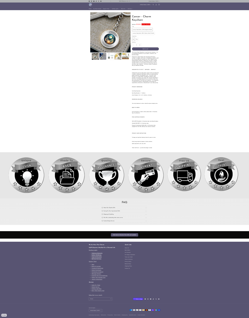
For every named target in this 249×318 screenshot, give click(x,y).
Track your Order (129, 256)
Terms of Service (129, 259)
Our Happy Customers (130, 254)
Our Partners (128, 252)
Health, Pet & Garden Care (98, 277)
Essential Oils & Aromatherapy (99, 275)
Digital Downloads (96, 270)
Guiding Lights (93, 250)
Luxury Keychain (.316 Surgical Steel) (142, 29)
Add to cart (145, 49)
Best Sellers (127, 250)
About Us (127, 247)
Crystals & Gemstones (97, 268)
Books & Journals (96, 266)
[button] (106, 8)
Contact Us (127, 268)
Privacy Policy (128, 261)
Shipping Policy (128, 266)
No (133, 39)
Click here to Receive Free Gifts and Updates (124, 234)
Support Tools (93, 261)
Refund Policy (128, 263)
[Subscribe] (110, 298)
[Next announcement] (138, 1)
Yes (137, 39)
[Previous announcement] (110, 1)
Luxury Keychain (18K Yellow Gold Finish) (143, 33)
